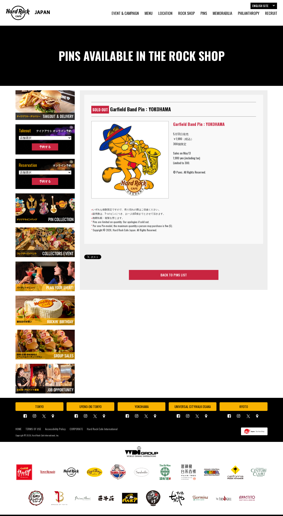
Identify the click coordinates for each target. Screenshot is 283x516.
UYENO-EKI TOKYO (90, 406)
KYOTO (243, 406)
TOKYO (39, 406)
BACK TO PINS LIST (174, 274)
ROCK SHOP (186, 13)
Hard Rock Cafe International (102, 429)
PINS (204, 13)
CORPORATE (76, 429)
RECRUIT (271, 13)
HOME (18, 429)
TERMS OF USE (33, 429)
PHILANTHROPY (248, 13)
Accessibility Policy (55, 429)
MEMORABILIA (222, 13)
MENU (149, 13)
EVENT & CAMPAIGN (125, 13)
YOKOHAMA (142, 406)
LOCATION (165, 13)
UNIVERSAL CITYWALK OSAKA (192, 406)
